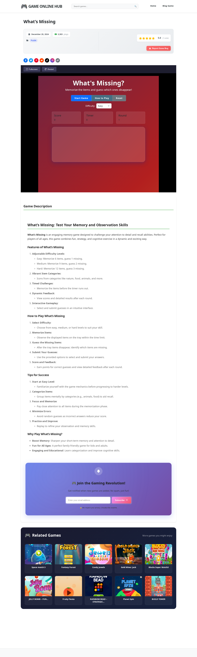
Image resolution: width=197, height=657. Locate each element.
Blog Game (168, 5)
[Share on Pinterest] (36, 60)
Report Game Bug (160, 48)
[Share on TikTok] (47, 60)
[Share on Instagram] (52, 60)
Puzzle (33, 40)
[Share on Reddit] (42, 60)
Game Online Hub (41, 6)
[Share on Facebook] (25, 60)
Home (153, 5)
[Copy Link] (58, 60)
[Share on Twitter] (31, 60)
